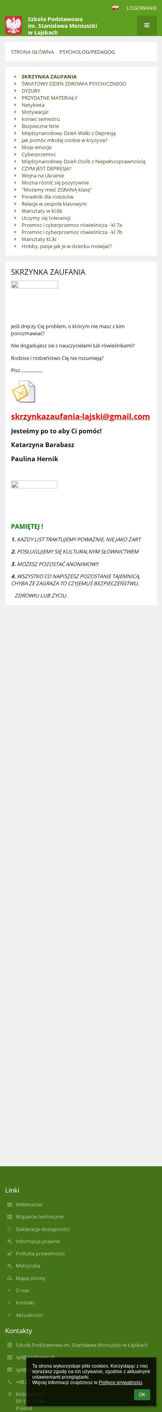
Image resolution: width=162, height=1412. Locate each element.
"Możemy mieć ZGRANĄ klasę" (57, 189)
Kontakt (25, 1302)
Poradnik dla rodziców (48, 196)
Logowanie (142, 7)
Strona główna (32, 51)
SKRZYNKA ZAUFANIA (49, 76)
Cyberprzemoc (39, 154)
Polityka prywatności (40, 1253)
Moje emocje (37, 147)
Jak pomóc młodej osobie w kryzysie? (65, 140)
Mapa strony (31, 1278)
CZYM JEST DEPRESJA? (47, 168)
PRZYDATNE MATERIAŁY (49, 97)
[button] (115, 8)
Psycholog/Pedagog (87, 51)
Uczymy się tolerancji (46, 217)
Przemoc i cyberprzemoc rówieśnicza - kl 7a (72, 224)
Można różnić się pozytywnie (55, 182)
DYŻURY (31, 90)
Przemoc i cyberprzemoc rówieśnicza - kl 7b (72, 232)
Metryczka (28, 1265)
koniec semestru (41, 118)
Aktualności (29, 1315)
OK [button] (142, 1394)
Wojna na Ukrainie (43, 175)
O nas (22, 1290)
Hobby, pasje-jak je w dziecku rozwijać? (67, 246)
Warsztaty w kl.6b (42, 210)
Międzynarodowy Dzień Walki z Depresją (69, 133)
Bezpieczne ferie (40, 126)
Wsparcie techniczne (39, 1216)
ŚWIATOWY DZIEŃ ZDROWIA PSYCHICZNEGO (74, 83)
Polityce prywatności (120, 1382)
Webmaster (29, 1204)
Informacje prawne (38, 1241)
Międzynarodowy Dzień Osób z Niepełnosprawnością (83, 161)
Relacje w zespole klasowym (54, 203)
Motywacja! (35, 111)
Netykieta (33, 104)
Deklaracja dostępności (43, 1229)
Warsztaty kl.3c (39, 239)
